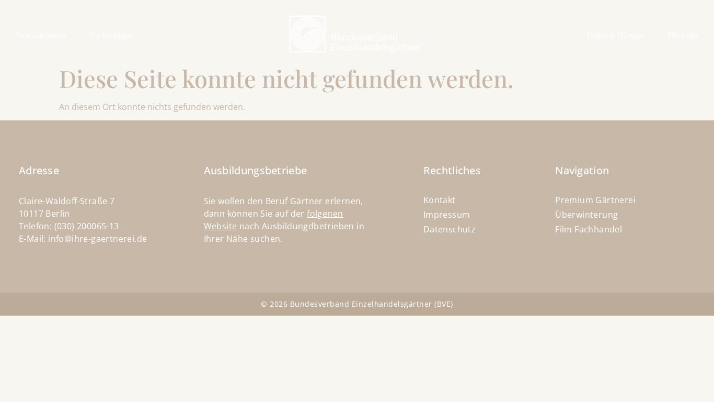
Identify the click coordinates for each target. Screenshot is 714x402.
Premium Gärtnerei (595, 200)
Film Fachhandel (588, 229)
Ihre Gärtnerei (41, 35)
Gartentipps (110, 35)
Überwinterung (586, 214)
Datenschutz (449, 229)
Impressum (446, 214)
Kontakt (439, 200)
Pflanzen (682, 35)
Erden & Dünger (615, 35)
